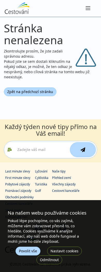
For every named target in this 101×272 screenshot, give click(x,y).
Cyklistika (41, 178)
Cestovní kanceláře (66, 190)
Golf (38, 190)
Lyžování (41, 171)
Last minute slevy (17, 171)
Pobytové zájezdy (17, 184)
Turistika (41, 184)
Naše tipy (59, 171)
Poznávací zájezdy (18, 190)
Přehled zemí (61, 178)
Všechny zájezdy (64, 184)
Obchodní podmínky (19, 197)
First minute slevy (17, 178)
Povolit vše (28, 250)
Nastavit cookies (64, 250)
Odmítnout (49, 259)
